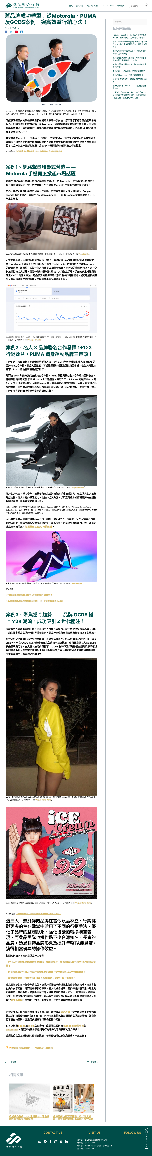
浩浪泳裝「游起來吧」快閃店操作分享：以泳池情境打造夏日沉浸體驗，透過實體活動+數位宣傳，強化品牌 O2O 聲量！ (130, 95)
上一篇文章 (10, 1062)
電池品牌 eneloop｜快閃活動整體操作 (128, 75)
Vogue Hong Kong (43, 800)
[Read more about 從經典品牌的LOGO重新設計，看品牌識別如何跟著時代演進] (29, 1098)
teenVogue (77, 583)
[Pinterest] (16, 31)
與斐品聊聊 (17, 1000)
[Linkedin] (21, 31)
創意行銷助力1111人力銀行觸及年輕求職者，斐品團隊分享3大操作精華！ (47, 972)
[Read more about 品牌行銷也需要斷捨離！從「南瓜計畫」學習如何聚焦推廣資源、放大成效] (73, 1098)
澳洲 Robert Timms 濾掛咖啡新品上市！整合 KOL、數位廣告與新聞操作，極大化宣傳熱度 (130, 44)
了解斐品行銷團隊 (43, 1048)
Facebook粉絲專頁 (73, 1025)
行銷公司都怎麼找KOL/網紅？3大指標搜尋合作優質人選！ (30, 595)
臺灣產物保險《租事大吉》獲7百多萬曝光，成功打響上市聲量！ (42, 978)
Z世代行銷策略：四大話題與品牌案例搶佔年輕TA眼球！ (38, 914)
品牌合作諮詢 (146, 1140)
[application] (99, 5)
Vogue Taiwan (78, 487)
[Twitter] (11, 31)
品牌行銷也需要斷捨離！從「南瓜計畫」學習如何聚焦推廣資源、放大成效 (73, 1117)
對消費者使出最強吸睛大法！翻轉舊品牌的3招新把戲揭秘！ (40, 151)
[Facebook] (6, 31)
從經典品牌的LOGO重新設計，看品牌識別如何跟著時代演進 (29, 1117)
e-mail (21, 1025)
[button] (93, 5)
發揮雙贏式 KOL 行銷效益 (38, 526)
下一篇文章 (92, 1062)
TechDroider (83, 254)
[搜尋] (146, 5)
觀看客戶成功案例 (20, 1048)
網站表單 (65, 1012)
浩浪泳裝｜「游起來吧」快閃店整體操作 (129, 71)
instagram (12, 1029)
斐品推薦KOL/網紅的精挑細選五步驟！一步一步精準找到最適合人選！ (35, 601)
